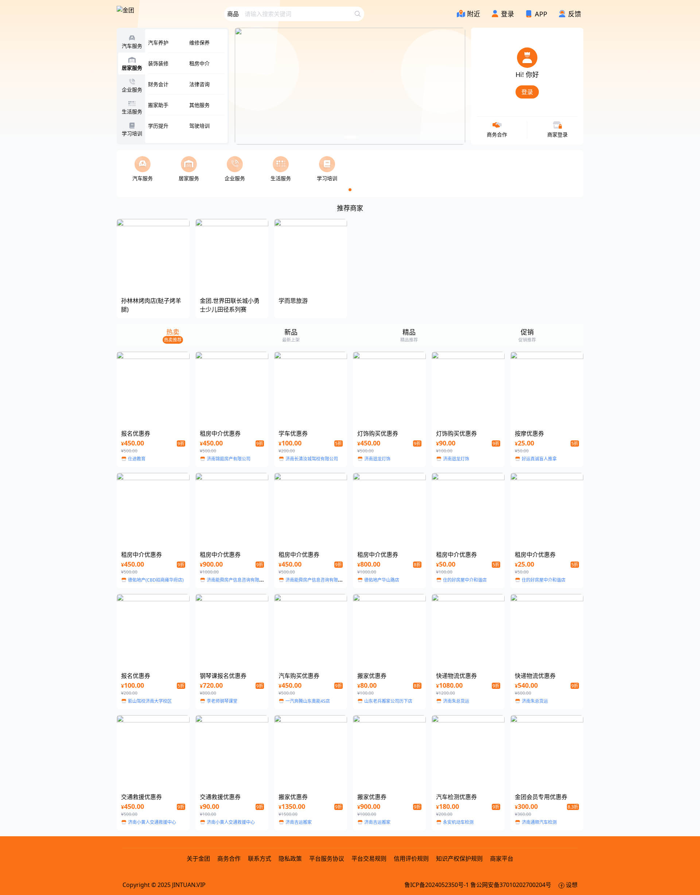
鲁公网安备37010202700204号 (511, 885)
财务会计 (158, 84)
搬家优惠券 (371, 676)
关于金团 (198, 859)
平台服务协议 (326, 859)
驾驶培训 (199, 125)
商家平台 (501, 859)
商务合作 (229, 859)
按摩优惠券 (529, 433)
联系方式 (259, 859)
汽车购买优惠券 (299, 676)
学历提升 (158, 125)
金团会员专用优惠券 (541, 797)
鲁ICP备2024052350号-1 (437, 885)
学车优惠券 (293, 433)
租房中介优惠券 (220, 433)
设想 (571, 885)
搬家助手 (158, 104)
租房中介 (199, 63)
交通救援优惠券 (141, 797)
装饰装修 (158, 63)
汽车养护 (158, 42)
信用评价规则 (411, 859)
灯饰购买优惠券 (377, 433)
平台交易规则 (368, 859)
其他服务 (199, 104)
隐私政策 (290, 859)
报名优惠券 (135, 433)
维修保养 (199, 42)
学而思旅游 (293, 301)
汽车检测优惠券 (456, 797)
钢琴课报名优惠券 (223, 676)
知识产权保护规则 (459, 859)
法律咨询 (199, 84)
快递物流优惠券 (456, 676)
